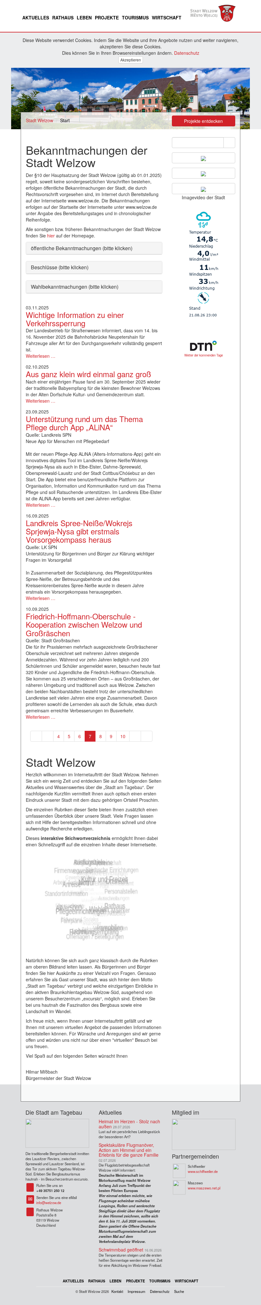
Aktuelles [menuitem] (35, 17)
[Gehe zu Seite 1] (36, 736)
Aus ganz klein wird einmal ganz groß (88, 373)
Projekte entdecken (203, 121)
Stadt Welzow (39, 120)
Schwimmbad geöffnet (121, 1249)
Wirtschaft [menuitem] (166, 17)
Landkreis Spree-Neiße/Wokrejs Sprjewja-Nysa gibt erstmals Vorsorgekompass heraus (79, 531)
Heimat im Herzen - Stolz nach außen (129, 1123)
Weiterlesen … (40, 356)
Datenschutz (186, 53)
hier (51, 235)
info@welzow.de (48, 1202)
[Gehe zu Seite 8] (135, 736)
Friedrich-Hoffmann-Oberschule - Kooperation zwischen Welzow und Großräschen (84, 624)
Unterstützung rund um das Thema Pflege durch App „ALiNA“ (84, 423)
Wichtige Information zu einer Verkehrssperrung (75, 318)
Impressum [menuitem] (136, 1291)
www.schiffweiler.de (203, 1171)
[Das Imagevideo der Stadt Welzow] (203, 188)
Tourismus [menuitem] (135, 17)
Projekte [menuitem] (107, 17)
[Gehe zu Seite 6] (47, 736)
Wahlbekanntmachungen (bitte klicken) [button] (74, 286)
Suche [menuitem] (179, 1291)
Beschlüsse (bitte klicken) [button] (59, 267)
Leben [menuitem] (84, 17)
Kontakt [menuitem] (117, 1291)
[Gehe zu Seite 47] (146, 736)
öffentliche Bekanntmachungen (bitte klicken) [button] (81, 248)
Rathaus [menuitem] (63, 17)
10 (122, 736)
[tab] (94, 248)
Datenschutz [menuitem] (160, 1291)
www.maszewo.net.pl (204, 1187)
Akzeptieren (130, 59)
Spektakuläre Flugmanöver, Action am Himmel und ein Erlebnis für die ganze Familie (129, 1150)
